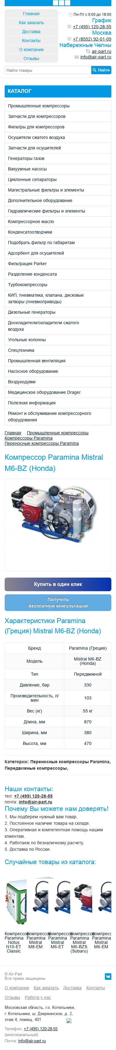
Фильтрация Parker (27, 263)
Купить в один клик (58, 584)
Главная (31, 13)
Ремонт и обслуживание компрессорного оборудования (49, 416)
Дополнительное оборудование (40, 200)
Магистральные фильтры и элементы (46, 189)
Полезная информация (32, 402)
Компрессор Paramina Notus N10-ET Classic (17, 942)
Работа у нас (38, 997)
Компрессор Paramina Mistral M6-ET (60, 940)
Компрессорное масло (31, 221)
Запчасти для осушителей (34, 147)
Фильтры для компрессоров (36, 126)
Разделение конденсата (32, 274)
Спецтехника (21, 350)
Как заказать (31, 22)
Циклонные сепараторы (32, 179)
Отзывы (31, 58)
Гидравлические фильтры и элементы (46, 211)
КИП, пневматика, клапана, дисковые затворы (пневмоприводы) (46, 298)
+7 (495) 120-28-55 (33, 796)
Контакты (31, 40)
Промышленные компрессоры (39, 105)
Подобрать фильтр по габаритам (41, 242)
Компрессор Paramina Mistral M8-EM (39, 940)
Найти (104, 69)
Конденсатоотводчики (30, 232)
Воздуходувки (22, 381)
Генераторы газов (26, 158)
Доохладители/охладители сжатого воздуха (43, 326)
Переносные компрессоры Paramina (42, 443)
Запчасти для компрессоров (36, 116)
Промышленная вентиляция (37, 360)
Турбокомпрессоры (27, 284)
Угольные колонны (27, 339)
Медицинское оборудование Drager (44, 392)
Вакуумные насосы (27, 168)
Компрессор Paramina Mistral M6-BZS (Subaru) (82, 942)
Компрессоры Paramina (29, 438)
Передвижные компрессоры (36, 768)
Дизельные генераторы (31, 312)
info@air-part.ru (35, 802)
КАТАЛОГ (20, 91)
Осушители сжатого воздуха (36, 137)
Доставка (31, 31)
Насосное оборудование (33, 371)
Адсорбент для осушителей (36, 253)
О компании (31, 49)
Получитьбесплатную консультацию (58, 602)
